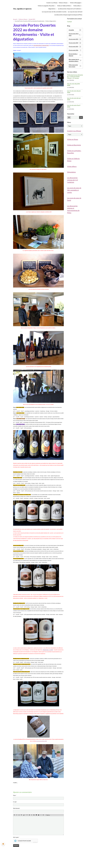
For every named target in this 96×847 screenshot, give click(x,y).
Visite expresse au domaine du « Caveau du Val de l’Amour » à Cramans (75, 76)
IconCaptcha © (35, 842)
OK (81, 117)
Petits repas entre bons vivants (75, 65)
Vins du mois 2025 (75, 46)
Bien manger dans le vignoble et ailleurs (75, 60)
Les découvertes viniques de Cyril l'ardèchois (69, 8)
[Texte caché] (34, 815)
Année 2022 (32, 19)
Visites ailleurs (77, 5)
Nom (14, 795)
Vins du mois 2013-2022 (75, 34)
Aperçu (48, 815)
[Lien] (31, 815)
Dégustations (52, 8)
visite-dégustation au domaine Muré (41, 45)
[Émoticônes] (43, 815)
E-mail (14, 801)
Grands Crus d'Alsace (51, 2)
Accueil (15, 19)
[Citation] (27, 815)
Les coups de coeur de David (75, 11)
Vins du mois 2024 (75, 42)
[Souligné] (19, 815)
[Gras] (14, 815)
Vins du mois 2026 (75, 50)
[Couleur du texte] (24, 815)
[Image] (36, 815)
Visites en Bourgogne (75, 2)
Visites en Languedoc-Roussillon (46, 5)
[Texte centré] (29, 815)
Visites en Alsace (63, 2)
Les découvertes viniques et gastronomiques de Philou (68, 14)
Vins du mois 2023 (75, 39)
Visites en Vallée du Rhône (64, 5)
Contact (69, 21)
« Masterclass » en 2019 (48, 649)
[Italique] (17, 815)
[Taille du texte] (21, 815)
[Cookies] (3, 844)
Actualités (75, 30)
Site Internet (16, 808)
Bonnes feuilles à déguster (75, 54)
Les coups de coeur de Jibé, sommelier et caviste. (54, 11)
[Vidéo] (38, 815)
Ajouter (16, 845)
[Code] (41, 815)
